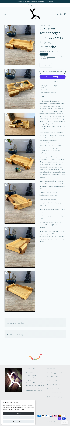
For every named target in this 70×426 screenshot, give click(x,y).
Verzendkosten (51, 56)
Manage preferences (18, 422)
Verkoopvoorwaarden (53, 388)
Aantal (41, 61)
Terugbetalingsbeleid (53, 384)
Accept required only (18, 417)
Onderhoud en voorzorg (15, 335)
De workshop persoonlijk (54, 373)
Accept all (18, 413)
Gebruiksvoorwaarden (54, 392)
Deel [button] (43, 96)
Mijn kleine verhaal (53, 376)
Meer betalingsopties (52, 81)
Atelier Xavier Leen (52, 421)
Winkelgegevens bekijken (48, 92)
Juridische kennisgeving (54, 396)
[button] (5, 14)
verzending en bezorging (15, 323)
